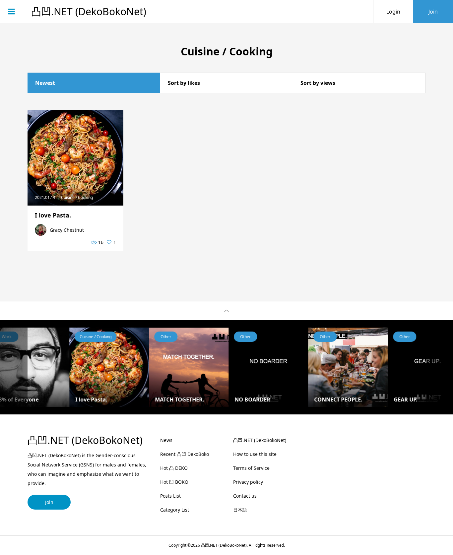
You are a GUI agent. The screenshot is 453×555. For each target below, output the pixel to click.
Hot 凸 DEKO (174, 468)
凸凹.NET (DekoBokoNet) (88, 12)
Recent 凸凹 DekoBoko (184, 454)
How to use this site (255, 454)
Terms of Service (251, 468)
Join (433, 11)
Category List (174, 510)
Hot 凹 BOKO (174, 482)
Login (393, 11)
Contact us (245, 496)
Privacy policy (248, 482)
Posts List (170, 496)
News (166, 440)
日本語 (240, 510)
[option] (77, 367)
